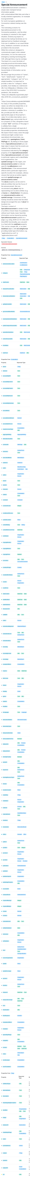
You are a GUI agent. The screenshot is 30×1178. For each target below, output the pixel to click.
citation (4, 494)
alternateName (6, 1090)
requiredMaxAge (7, 900)
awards (5, 485)
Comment (20, 499)
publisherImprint (7, 876)
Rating (23, 524)
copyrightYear (6, 554)
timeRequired (6, 1015)
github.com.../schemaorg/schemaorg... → (12, 249)
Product (23, 743)
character (5, 489)
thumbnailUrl (6, 1009)
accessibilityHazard (7, 395)
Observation (23, 296)
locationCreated (7, 790)
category (25, 150)
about (6, 182)
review (4, 911)
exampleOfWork (7, 664)
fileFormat (5, 678)
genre (4, 696)
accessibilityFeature (8, 388)
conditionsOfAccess (8, 513)
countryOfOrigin (7, 567)
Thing (3, 238)
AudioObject (21, 469)
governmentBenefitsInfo (9, 311)
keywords (5, 769)
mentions (5, 820)
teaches (5, 985)
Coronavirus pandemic (9, 32)
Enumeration (22, 1125)
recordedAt (6, 888)
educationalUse (6, 640)
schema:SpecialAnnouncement (9, 244)
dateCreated (6, 593)
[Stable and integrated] (1, 593)
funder (4, 685)
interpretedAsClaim (7, 732)
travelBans (5, 345)
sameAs (5, 1160)
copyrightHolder (7, 542)
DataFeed (4, 229)
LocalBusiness (12, 166)
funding (5, 691)
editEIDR (5, 614)
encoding (5, 646)
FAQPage (4, 141)
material (5, 807)
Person (19, 423)
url (3, 1174)
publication (5, 865)
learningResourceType (8, 777)
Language (24, 712)
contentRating (6, 524)
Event (23, 139)
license (4, 783)
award (4, 480)
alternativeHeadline (7, 438)
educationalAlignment (8, 626)
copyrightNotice (7, 548)
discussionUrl (6, 608)
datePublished (6, 604)
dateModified (6, 599)
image (4, 1117)
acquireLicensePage (8, 429)
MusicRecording (21, 466)
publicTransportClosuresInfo (10, 325)
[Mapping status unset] (1, 567)
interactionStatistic (7, 719)
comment (5, 499)
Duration (20, 1015)
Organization (21, 473)
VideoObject (21, 1052)
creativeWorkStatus (7, 574)
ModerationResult (22, 827)
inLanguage (6, 712)
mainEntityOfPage (7, 1132)
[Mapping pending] (1, 769)
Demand (20, 834)
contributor (5, 536)
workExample (6, 1060)
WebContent (5, 119)
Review (19, 911)
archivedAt (5, 444)
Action (20, 1145)
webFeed (17, 224)
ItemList (19, 418)
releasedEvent (6, 894)
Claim (19, 732)
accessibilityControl (7, 381)
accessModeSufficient (8, 418)
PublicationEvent (21, 865)
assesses (5, 451)
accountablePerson (7, 423)
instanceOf (5, 1125)
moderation (6, 827)
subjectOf (5, 1167)
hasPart (5, 701)
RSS (6, 211)
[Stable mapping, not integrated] (1, 434)
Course (4, 193)
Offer (25, 834)
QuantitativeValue (22, 813)
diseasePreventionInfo (8, 288)
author (4, 475)
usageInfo (5, 1040)
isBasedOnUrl (6, 751)
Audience (20, 462)
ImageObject (22, 1118)
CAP (2, 59)
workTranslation (7, 1066)
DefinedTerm (21, 450)
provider (5, 859)
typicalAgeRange (7, 1034)
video (4, 1053)
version (5, 1047)
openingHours (15, 139)
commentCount (6, 505)
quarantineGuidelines (8, 332)
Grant (19, 691)
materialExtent (6, 814)
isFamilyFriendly (7, 756)
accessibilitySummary (8, 403)
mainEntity (5, 795)
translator (5, 1028)
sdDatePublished (7, 928)
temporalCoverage (7, 999)
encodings (5, 659)
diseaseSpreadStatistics (9, 296)
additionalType (6, 1083)
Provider (25, 861)
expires (5, 670)
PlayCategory (23, 276)
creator (5, 581)
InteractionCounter (22, 719)
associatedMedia (7, 457)
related (4, 1153)
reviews (5, 915)
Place (19, 519)
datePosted (6, 282)
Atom (12, 211)
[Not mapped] (1, 311)
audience (5, 462)
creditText (5, 588)
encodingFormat (22, 229)
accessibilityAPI (6, 375)
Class (3, 2)
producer (5, 853)
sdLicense (5, 934)
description (5, 1096)
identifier (5, 1110)
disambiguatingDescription (9, 1102)
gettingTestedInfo (7, 304)
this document (14, 48)
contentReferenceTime (8, 529)
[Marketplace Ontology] (6, 2)
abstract (5, 370)
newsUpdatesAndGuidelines (10, 319)
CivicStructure (6, 168)
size (4, 950)
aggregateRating (7, 434)
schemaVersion (6, 921)
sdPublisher (6, 941)
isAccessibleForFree (8, 738)
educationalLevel (7, 633)
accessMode (6, 410)
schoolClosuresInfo (7, 338)
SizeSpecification (22, 953)
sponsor (5, 978)
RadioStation (15, 193)
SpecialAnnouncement (14, 144)
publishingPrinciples (8, 882)
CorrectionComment (22, 561)
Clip (26, 469)
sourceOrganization (7, 957)
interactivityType (7, 726)
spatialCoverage (6, 162)
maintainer (5, 800)
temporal (5, 992)
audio (4, 468)
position (5, 847)
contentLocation (7, 519)
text (9, 124)
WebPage (20, 444)
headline (5, 706)
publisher (5, 871)
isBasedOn (5, 744)
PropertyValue (22, 1109)
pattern (4, 841)
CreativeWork (10, 238)
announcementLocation (9, 164)
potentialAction (6, 1145)
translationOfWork (7, 1022)
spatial (4, 963)
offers (4, 834)
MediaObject (21, 457)
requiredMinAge (7, 906)
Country (19, 567)
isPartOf (5, 762)
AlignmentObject (22, 626)
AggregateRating (22, 434)
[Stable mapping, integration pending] (1, 282)
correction (5, 560)
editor (4, 620)
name (4, 1139)
